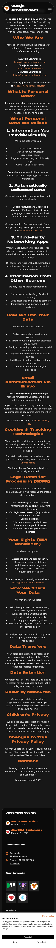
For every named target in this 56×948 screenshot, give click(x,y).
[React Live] (23, 897)
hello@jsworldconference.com (29, 85)
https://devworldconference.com (30, 75)
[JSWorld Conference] (11, 897)
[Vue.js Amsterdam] (34, 886)
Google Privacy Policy (31, 230)
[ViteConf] (23, 886)
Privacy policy (48, 916)
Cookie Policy (28, 462)
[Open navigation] (50, 8)
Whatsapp (15, 863)
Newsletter (11, 910)
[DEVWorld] (11, 885)
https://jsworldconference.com (30, 62)
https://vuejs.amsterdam (30, 68)
